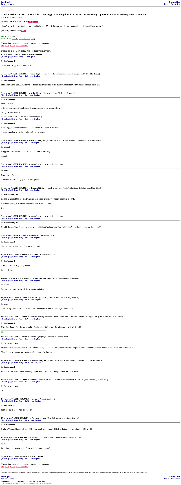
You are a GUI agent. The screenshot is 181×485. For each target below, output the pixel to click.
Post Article (175, 4)
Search (11, 4)
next (23, 46)
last (26, 46)
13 (2, 317)
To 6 (26, 319)
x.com (23, 30)
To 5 (26, 218)
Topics (166, 4)
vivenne (35, 255)
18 (2, 418)
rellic (33, 93)
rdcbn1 (34, 117)
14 (2, 337)
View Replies (30, 57)
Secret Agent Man (39, 278)
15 (2, 360)
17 (2, 399)
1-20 (7, 46)
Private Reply (17, 57)
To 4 (26, 166)
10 (2, 255)
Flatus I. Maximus (39, 380)
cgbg (33, 164)
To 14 (27, 420)
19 (2, 437)
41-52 (18, 46)
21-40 (12, 46)
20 (2, 457)
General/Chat (174, 2)
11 (2, 278)
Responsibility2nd (38, 141)
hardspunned (36, 55)
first (2, 46)
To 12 (27, 401)
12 (2, 298)
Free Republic (6, 2)
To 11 (27, 363)
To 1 (26, 76)
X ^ (2, 17)
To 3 (26, 190)
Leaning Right (38, 337)
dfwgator (34, 235)
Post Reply (6, 57)
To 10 (27, 300)
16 (2, 380)
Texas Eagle (35, 74)
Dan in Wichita (38, 457)
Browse (4, 4)
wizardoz (35, 437)
